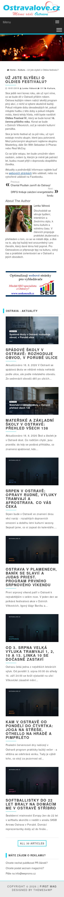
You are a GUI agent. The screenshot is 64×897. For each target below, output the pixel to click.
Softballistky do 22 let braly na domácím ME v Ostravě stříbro (31, 803)
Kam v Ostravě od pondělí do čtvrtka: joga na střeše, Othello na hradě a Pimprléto (29, 729)
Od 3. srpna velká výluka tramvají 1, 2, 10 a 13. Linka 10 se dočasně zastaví (30, 653)
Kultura (51, 88)
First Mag (48, 886)
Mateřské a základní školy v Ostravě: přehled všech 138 (30, 424)
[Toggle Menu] (59, 30)
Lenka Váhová (29, 88)
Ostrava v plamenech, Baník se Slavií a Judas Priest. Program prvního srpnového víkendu (31, 576)
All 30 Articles (32, 843)
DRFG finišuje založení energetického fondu (32, 192)
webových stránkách (20, 173)
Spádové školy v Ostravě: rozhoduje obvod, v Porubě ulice (32, 353)
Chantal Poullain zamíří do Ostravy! (30, 183)
